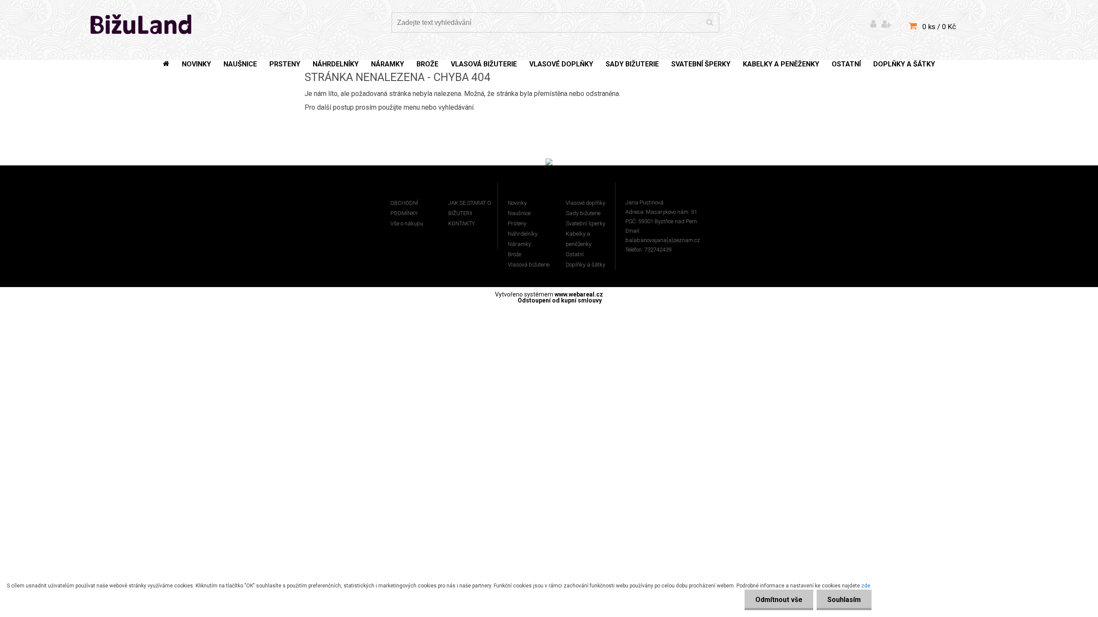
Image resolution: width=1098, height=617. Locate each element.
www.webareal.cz (579, 294)
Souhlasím (844, 600)
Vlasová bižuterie (528, 264)
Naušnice (519, 213)
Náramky (519, 244)
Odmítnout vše (778, 600)
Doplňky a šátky (585, 264)
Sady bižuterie (583, 213)
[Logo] (141, 23)
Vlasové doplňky (585, 203)
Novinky (517, 203)
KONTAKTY (461, 223)
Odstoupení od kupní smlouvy (560, 300)
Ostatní (575, 254)
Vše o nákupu (406, 223)
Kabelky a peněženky (578, 239)
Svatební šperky (585, 223)
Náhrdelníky (522, 234)
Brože (514, 254)
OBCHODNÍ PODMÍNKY (404, 208)
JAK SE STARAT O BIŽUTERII (469, 208)
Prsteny (517, 223)
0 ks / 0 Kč (939, 26)
